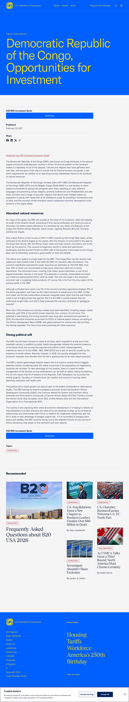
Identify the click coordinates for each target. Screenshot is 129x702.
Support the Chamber (100, 5)
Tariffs (74, 641)
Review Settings (87, 694)
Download (49, 115)
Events (65, 5)
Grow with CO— (13, 672)
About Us (10, 644)
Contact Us (11, 652)
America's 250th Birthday (86, 658)
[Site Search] (115, 5)
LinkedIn (10, 656)
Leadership (11, 648)
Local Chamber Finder (16, 676)
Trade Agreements (105, 548)
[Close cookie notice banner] (125, 694)
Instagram (10, 664)
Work (73, 5)
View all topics (73, 674)
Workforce (79, 648)
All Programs (12, 632)
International (20, 33)
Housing (76, 634)
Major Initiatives (13, 635)
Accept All (105, 694)
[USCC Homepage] (23, 622)
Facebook (10, 660)
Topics (56, 5)
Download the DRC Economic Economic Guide (27, 155)
